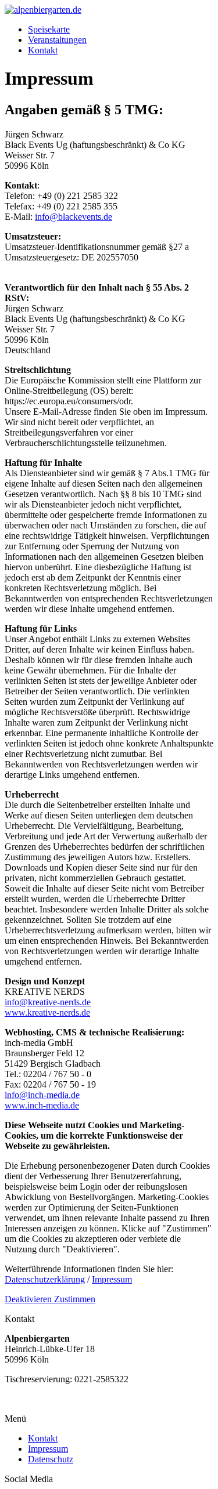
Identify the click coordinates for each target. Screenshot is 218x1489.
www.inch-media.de (42, 1105)
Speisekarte (49, 29)
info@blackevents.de (73, 217)
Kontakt (43, 50)
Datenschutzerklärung (45, 1279)
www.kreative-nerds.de (47, 1012)
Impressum (112, 1279)
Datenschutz (50, 1459)
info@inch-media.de (42, 1095)
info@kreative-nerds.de (48, 1002)
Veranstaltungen (57, 40)
